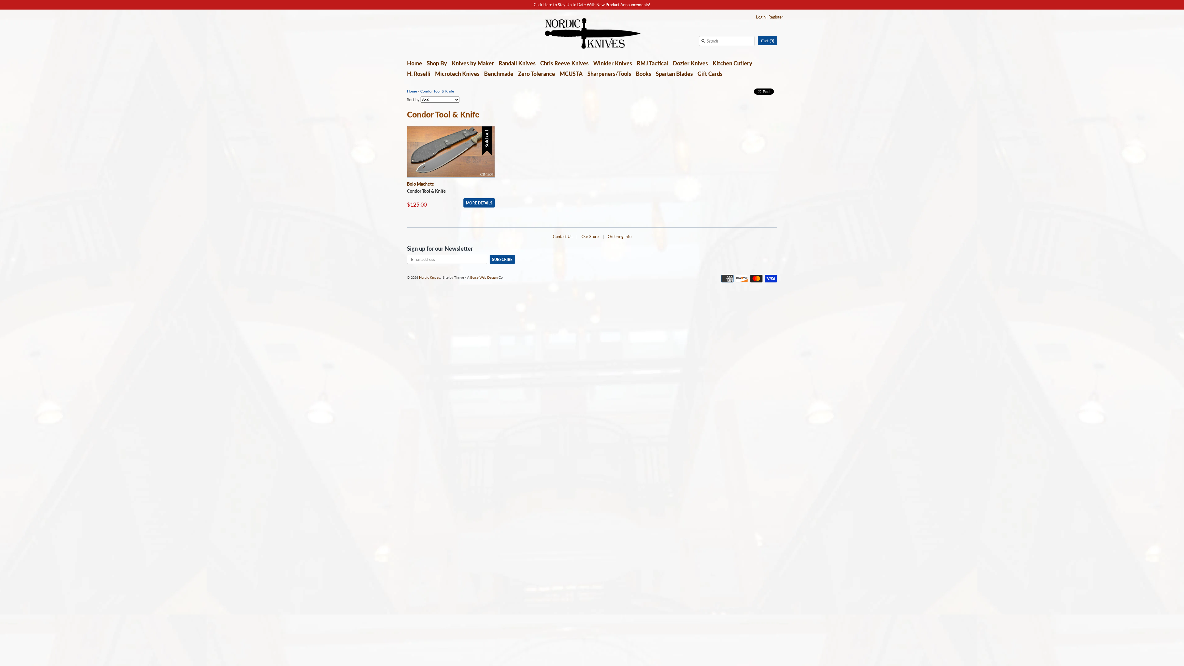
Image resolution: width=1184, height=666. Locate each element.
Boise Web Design (484, 277)
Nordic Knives (429, 277)
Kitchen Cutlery (732, 63)
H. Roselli (418, 73)
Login (761, 16)
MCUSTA (571, 73)
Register (775, 16)
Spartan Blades (674, 73)
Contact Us (563, 236)
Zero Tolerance (536, 73)
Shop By (437, 63)
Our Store (590, 236)
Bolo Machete (420, 184)
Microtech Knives (457, 73)
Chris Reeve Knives (564, 63)
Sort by (413, 99)
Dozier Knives (690, 63)
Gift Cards (709, 73)
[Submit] (703, 41)
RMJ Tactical (652, 63)
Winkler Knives (612, 63)
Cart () (767, 40)
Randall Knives (517, 63)
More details (479, 203)
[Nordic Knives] (592, 34)
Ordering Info (619, 236)
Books (643, 73)
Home (414, 63)
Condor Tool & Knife (437, 91)
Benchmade (498, 73)
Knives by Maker (473, 63)
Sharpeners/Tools (609, 73)
